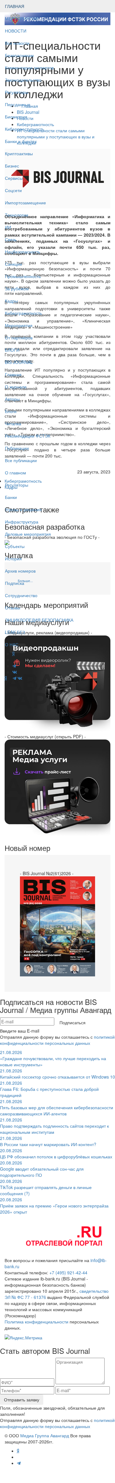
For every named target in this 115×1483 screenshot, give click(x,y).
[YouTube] (9, 678)
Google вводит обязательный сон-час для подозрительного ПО (42, 1169)
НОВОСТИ (16, 31)
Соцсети (13, 190)
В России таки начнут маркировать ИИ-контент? (48, 1141)
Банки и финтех (21, 141)
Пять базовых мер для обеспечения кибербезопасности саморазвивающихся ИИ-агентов (56, 1107)
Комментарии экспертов (29, 67)
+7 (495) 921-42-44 (68, 1272)
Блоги (11, 411)
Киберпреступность (24, 129)
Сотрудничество (21, 595)
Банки (11, 497)
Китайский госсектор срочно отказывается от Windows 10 (57, 1074)
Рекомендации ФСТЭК (27, 436)
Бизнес (12, 166)
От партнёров (19, 337)
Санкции (13, 264)
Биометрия (16, 117)
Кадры (11, 301)
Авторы (12, 399)
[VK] (19, 678)
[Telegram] (14, 678)
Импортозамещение (25, 202)
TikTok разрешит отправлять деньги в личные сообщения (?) (46, 1187)
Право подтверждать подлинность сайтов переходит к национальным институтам (54, 1126)
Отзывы (12, 607)
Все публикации (21, 460)
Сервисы (14, 178)
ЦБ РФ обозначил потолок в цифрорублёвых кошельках (56, 1153)
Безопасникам (19, 55)
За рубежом (17, 288)
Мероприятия (19, 325)
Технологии (16, 215)
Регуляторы (16, 92)
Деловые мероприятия (28, 534)
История (13, 558)
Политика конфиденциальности (36, 1322)
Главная (13, 374)
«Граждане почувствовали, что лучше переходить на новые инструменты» (53, 1058)
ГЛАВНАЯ (14, 6)
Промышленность (23, 276)
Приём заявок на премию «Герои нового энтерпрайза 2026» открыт (54, 1205)
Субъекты (15, 546)
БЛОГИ (12, 350)
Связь (11, 239)
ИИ (8, 227)
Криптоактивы (19, 153)
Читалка (13, 423)
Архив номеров (20, 571)
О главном (15, 472)
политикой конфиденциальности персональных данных (57, 1040)
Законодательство (23, 80)
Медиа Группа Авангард (44, 1435)
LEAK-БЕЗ (15, 632)
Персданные (17, 104)
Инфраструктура (21, 522)
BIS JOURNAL (19, 362)
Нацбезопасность (22, 252)
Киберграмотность (23, 313)
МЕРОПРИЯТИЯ (21, 18)
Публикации (17, 448)
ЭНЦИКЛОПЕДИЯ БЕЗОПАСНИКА (39, 620)
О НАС (11, 644)
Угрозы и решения (23, 509)
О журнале (16, 387)
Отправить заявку (21, 1399)
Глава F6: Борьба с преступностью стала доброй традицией (49, 1089)
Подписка (14, 583)
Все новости (17, 43)
